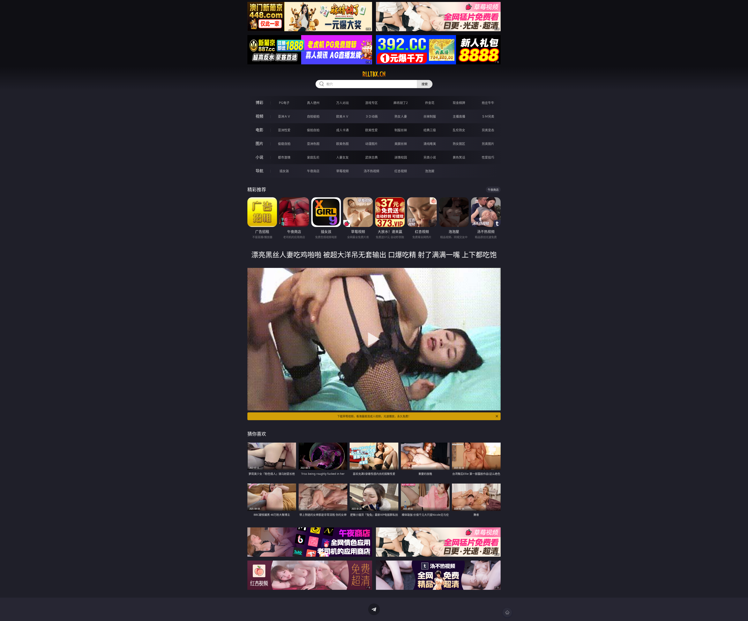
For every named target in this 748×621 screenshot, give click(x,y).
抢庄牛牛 (488, 103)
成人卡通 (342, 130)
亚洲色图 (313, 144)
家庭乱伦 (313, 157)
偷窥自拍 (284, 144)
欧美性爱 (371, 130)
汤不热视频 (371, 171)
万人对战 (342, 103)
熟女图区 (459, 144)
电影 (259, 130)
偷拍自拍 (313, 130)
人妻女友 (342, 157)
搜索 (425, 84)
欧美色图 (342, 144)
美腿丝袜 (400, 144)
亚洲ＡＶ (284, 116)
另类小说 (429, 157)
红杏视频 (400, 171)
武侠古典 (371, 157)
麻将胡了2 (400, 103)
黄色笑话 (459, 157)
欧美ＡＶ (342, 116)
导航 (259, 171)
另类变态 (488, 130)
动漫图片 (371, 144)
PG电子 (284, 103)
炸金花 (429, 103)
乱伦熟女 (459, 130)
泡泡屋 (429, 171)
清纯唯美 (429, 144)
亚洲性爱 (284, 130)
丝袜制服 (429, 116)
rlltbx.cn (374, 74)
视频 (259, 116)
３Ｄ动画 (371, 116)
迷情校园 (400, 157)
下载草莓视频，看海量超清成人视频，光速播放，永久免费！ (374, 416)
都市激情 (284, 157)
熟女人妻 (400, 116)
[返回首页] (507, 612)
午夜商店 (313, 171)
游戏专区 (371, 103)
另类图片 (488, 144)
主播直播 (459, 116)
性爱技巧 (488, 157)
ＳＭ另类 (488, 116)
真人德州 (313, 103)
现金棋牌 (459, 103)
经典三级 (429, 130)
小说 (259, 157)
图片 (259, 143)
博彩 (259, 102)
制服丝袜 (400, 130)
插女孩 (284, 171)
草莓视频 (342, 171)
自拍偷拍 (313, 116)
